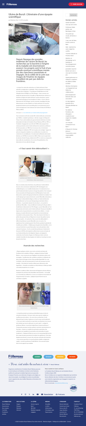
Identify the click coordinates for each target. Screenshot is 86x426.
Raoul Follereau (6, 404)
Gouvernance (5, 406)
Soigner (37, 357)
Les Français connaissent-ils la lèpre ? (70, 124)
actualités (25, 20)
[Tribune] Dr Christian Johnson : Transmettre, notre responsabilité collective (71, 133)
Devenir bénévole (64, 404)
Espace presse (48, 412)
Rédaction (13, 20)
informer (72, 357)
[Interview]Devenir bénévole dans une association (71, 97)
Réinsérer (19, 408)
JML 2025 (33, 408)
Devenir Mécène (64, 414)
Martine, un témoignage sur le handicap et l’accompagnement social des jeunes (71, 62)
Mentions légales (47, 421)
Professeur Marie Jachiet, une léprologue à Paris (71, 29)
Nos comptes (5, 408)
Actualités (47, 404)
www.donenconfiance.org (61, 383)
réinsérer (60, 357)
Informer (19, 410)
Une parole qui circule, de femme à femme (71, 36)
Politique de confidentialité (59, 421)
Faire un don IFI (63, 408)
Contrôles (4, 410)
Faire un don (77, 4)
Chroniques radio (49, 410)
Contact (69, 421)
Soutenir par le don (64, 406)
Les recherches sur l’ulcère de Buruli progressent (35, 112)
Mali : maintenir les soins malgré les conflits (71, 49)
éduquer (48, 357)
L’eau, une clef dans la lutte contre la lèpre (71, 42)
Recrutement (63, 416)
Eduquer (19, 406)
